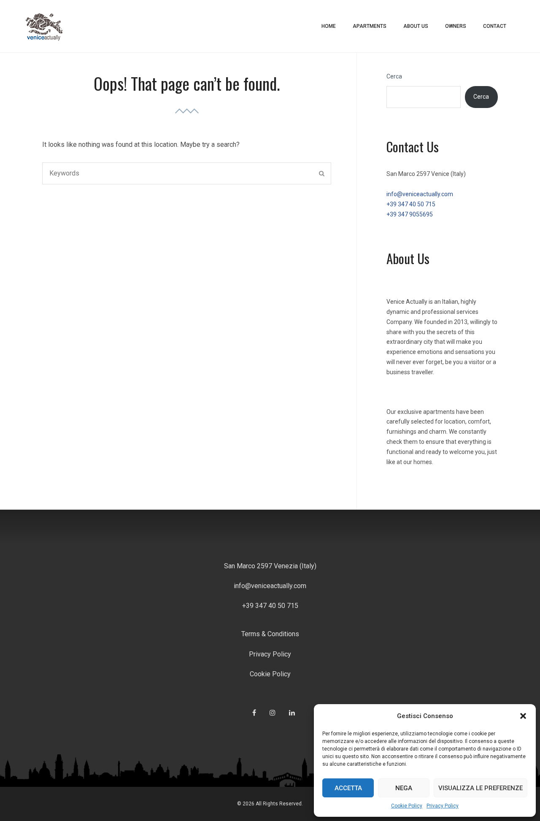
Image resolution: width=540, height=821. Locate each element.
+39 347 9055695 (409, 214)
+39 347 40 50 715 (410, 204)
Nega (403, 788)
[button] (523, 716)
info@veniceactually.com (419, 194)
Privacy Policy (443, 806)
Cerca (394, 76)
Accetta (348, 788)
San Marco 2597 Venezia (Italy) (270, 566)
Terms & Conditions (270, 634)
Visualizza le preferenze (480, 788)
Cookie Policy (406, 806)
